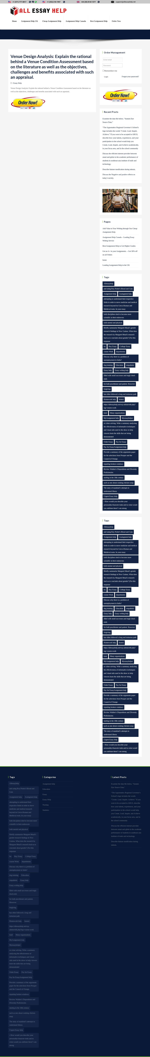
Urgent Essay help (110, 496)
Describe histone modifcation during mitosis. (119, 169)
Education (119, 365)
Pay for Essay (121, 442)
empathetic (130, 365)
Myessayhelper (127, 418)
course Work (108, 352)
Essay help (108, 370)
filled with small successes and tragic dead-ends (119, 377)
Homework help (110, 399)
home (105, 260)
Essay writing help (121, 370)
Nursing (46, 805)
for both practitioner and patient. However (119, 384)
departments (120, 352)
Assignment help (110, 294)
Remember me (110, 71)
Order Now (116, 21)
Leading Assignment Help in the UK (116, 265)
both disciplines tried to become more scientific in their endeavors (117, 316)
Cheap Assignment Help (51, 21)
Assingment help (125, 294)
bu (105, 346)
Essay (45, 794)
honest (121, 399)
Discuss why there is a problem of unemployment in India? (116, 358)
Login (106, 77)
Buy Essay (113, 346)
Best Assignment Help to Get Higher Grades (119, 246)
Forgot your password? (130, 77)
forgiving (107, 389)
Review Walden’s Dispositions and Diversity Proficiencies (120, 471)
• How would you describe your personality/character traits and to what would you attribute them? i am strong (120, 504)
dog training (108, 365)
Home (14, 21)
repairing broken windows (113, 464)
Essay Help (17, 83)
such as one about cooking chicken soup (118, 483)
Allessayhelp (108, 284)
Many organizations (117, 413)
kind (105, 413)
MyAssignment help (111, 418)
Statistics (46, 810)
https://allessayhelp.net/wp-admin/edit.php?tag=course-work (119, 406)
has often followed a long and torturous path (120, 394)
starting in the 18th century (113, 478)
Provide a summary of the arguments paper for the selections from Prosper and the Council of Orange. (119, 455)
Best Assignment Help (98, 21)
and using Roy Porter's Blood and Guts (118, 289)
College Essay (125, 346)
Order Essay (108, 442)
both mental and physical (113, 323)
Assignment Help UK (29, 21)
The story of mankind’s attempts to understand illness (116, 489)
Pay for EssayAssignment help (115, 447)
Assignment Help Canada (76, 21)
